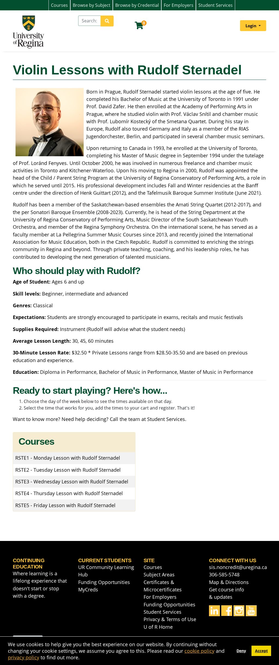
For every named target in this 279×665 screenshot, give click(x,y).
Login (251, 25)
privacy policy (23, 657)
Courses (59, 5)
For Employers (178, 5)
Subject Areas (159, 574)
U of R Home (158, 627)
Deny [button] (241, 650)
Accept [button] (261, 650)
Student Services (215, 5)
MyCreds (88, 589)
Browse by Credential (137, 5)
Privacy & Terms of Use (170, 619)
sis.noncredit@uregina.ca (238, 567)
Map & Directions (229, 582)
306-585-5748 (224, 574)
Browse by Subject (91, 5)
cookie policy (199, 651)
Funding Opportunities (104, 582)
